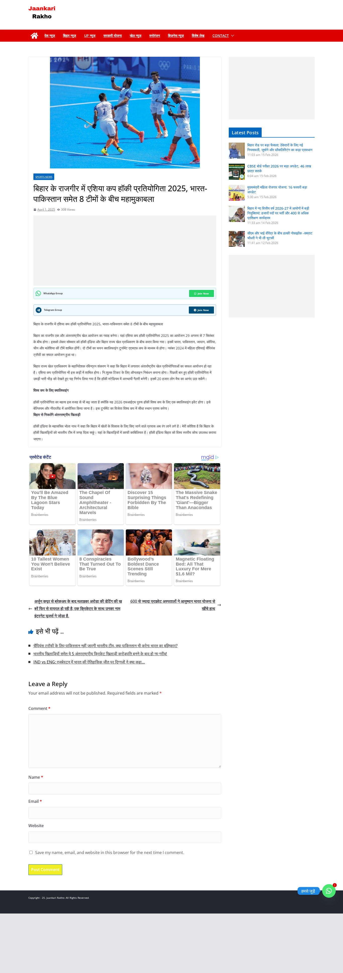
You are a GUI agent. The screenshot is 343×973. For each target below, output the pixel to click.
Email (35, 801)
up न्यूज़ (89, 35)
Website (36, 825)
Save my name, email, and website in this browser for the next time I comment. (109, 852)
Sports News (43, 176)
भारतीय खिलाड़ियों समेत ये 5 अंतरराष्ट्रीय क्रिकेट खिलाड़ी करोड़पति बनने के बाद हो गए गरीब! (100, 653)
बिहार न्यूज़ (69, 35)
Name (35, 777)
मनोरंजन (154, 35)
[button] (231, 35)
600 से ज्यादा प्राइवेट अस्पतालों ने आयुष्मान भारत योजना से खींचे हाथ (172, 604)
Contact (220, 35)
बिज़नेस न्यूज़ (176, 35)
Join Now (203, 293)
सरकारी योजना (112, 35)
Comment (39, 708)
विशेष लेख (198, 35)
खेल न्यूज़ (135, 35)
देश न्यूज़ (49, 35)
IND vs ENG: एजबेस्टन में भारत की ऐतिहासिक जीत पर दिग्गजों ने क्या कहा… (89, 662)
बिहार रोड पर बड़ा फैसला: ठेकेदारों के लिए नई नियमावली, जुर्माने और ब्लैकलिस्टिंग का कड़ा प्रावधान (279, 147)
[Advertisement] (125, 250)
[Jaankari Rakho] (34, 36)
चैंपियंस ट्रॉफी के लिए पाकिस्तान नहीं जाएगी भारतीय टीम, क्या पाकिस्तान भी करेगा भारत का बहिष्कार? (105, 645)
